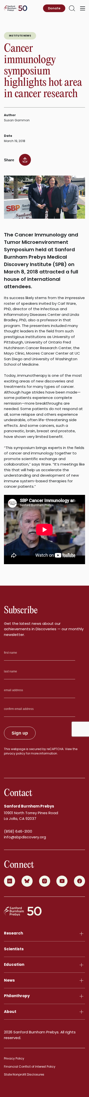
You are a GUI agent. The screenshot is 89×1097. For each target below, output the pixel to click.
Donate (54, 8)
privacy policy (14, 753)
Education (14, 964)
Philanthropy (17, 995)
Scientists (14, 949)
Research (13, 933)
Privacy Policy (14, 1058)
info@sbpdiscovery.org (25, 837)
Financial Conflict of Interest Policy (29, 1066)
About (10, 1011)
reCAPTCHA (55, 749)
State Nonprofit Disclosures (24, 1074)
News (9, 980)
